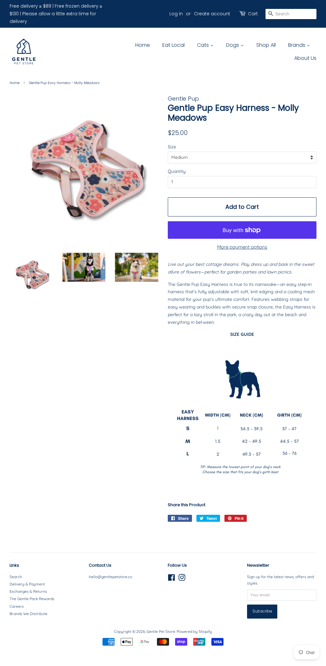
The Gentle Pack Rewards (32, 598)
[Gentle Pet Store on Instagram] (181, 579)
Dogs (233, 45)
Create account (212, 14)
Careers (17, 606)
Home (142, 45)
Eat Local (173, 45)
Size (172, 147)
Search (16, 576)
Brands (297, 45)
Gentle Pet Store (160, 631)
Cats (203, 45)
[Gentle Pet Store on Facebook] (171, 579)
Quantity (177, 171)
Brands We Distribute (28, 613)
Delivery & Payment (27, 584)
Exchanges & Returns (28, 591)
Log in (176, 14)
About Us (305, 58)
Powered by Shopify (194, 631)
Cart (253, 14)
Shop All (266, 45)
